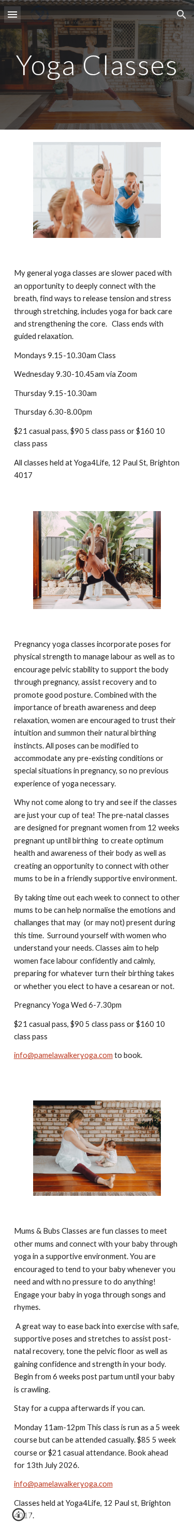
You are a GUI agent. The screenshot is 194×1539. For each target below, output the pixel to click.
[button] (12, 14)
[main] (97, 64)
